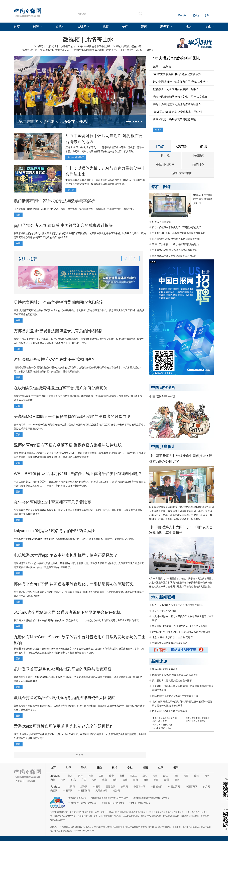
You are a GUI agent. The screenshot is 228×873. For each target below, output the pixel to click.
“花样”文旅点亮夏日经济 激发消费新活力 (177, 74)
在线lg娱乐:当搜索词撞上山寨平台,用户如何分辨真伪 (60, 388)
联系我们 (31, 781)
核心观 (165, 155)
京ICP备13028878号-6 (139, 803)
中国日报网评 (165, 164)
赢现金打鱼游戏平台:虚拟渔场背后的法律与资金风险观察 (64, 697)
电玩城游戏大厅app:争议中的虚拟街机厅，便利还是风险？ (66, 555)
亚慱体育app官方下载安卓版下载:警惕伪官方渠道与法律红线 (68, 445)
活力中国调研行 (75, 157)
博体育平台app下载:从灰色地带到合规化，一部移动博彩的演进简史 (74, 583)
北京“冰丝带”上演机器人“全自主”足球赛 (172, 637)
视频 (106, 26)
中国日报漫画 (163, 387)
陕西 (156, 779)
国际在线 (110, 786)
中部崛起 (198, 155)
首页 (17, 26)
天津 (80, 775)
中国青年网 (139, 786)
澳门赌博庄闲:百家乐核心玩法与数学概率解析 (54, 201)
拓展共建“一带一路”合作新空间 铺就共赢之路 (46, 50)
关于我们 (20, 781)
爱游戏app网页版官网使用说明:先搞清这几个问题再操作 (64, 726)
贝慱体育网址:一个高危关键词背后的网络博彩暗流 (58, 302)
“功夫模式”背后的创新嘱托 (176, 58)
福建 (176, 775)
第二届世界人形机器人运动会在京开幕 (53, 121)
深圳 (177, 779)
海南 (94, 779)
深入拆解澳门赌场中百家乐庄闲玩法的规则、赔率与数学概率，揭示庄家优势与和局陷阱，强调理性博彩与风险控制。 (74, 209)
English (183, 15)
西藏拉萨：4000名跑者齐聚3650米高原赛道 (175, 674)
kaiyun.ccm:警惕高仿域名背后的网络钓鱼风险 (54, 530)
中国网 (96, 786)
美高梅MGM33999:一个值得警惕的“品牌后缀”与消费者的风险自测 (72, 416)
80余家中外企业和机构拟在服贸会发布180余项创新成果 (181, 631)
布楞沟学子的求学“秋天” (164, 610)
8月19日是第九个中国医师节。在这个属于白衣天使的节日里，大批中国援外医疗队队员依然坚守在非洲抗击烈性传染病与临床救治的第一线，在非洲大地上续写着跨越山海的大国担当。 (181, 582)
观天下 (164, 26)
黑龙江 (133, 775)
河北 (90, 775)
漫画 (144, 26)
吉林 (122, 775)
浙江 (165, 775)
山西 (101, 775)
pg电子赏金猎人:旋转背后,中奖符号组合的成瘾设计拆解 (63, 225)
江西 (186, 775)
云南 (135, 779)
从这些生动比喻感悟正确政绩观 (94, 46)
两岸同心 (198, 164)
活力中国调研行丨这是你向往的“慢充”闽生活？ (180, 81)
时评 (36, 26)
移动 (196, 15)
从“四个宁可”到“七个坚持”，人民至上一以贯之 (130, 50)
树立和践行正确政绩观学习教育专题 (174, 119)
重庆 (104, 779)
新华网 (83, 786)
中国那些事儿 (163, 446)
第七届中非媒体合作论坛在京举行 (169, 711)
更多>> (79, 754)
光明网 (53, 790)
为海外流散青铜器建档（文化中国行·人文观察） (181, 96)
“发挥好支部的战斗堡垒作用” (127, 46)
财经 (99, 767)
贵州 (125, 779)
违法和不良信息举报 (77, 798)
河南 (207, 775)
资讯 (59, 26)
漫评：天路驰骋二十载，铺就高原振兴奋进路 (175, 244)
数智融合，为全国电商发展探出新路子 (175, 89)
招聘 (176, 767)
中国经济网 (157, 786)
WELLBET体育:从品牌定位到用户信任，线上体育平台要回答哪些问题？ (78, 473)
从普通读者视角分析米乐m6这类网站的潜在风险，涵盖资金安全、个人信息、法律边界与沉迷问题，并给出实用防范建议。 (77, 620)
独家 (160, 767)
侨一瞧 (70, 189)
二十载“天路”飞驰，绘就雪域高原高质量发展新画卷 (178, 233)
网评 (167, 186)
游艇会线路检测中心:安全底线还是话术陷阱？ (54, 359)
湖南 (63, 779)
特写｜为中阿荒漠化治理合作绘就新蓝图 (177, 104)
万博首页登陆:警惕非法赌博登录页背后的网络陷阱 (58, 331)
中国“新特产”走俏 (162, 397)
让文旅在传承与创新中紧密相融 (87, 50)
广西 (83, 779)
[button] (128, 121)
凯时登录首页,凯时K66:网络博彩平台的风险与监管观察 (62, 669)
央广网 (206, 786)
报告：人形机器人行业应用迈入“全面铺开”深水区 (177, 605)
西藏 (146, 779)
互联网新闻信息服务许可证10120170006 (109, 798)
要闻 (18, 214)
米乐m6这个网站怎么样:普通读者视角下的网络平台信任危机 (67, 612)
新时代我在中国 (181, 173)
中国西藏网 (191, 786)
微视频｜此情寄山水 (88, 39)
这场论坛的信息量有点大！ (166, 669)
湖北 (52, 779)
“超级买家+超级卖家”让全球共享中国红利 (177, 111)
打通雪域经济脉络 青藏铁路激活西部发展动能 (175, 238)
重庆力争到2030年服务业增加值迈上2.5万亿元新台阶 (179, 626)
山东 (196, 775)
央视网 (124, 786)
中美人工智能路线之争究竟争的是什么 (202, 199)
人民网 (71, 786)
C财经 (82, 26)
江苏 (155, 775)
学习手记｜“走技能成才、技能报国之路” (55, 46)
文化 (208, 26)
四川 (114, 779)
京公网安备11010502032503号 (82, 803)
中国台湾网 (174, 786)
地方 (189, 26)
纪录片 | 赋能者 (162, 66)
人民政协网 (101, 790)
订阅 (206, 15)
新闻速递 (159, 661)
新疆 (166, 779)
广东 (73, 779)
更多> (158, 129)
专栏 (125, 26)
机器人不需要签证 (161, 221)
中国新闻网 (84, 790)
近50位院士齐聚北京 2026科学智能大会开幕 (175, 696)
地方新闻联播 (163, 597)
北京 (70, 775)
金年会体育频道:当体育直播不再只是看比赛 (52, 502)
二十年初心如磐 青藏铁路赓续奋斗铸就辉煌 (174, 250)
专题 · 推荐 (27, 259)
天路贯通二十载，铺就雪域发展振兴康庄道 (174, 255)
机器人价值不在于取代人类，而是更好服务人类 (176, 227)
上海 (145, 775)
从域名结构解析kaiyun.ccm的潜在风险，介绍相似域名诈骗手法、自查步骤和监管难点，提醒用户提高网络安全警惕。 (75, 538)
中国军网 (67, 790)
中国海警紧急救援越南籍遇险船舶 (169, 643)
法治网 (116, 790)
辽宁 (111, 775)
